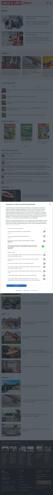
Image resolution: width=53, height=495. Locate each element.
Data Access (26, 290)
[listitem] (26, 228)
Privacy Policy (34, 290)
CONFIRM (16, 285)
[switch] (43, 231)
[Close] (50, 204)
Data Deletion (19, 290)
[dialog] (26, 247)
